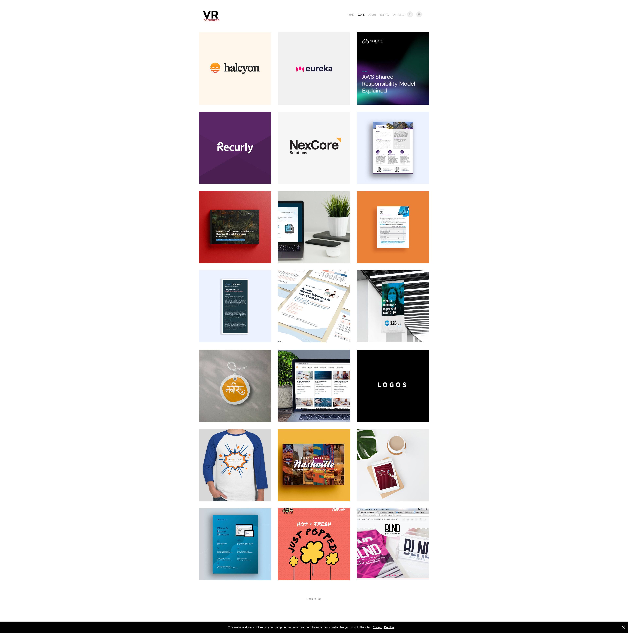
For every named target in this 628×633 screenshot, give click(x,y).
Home (351, 15)
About (372, 15)
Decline (389, 627)
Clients (384, 15)
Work (361, 15)
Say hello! (399, 15)
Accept (377, 627)
